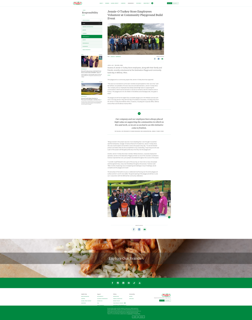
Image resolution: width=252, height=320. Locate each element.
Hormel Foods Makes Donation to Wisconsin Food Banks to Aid (91, 99)
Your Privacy (118, 303)
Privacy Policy (116, 300)
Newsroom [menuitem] (131, 3)
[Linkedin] (158, 58)
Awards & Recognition (88, 26)
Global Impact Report (86, 300)
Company (85, 33)
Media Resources (86, 49)
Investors (83, 303)
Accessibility (100, 296)
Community (118, 56)
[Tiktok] (134, 283)
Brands (84, 30)
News (84, 23)
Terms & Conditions (117, 298)
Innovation (85, 46)
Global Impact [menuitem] (115, 3)
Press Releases (86, 20)
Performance (86, 43)
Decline (141, 316)
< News (83, 10)
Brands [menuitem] (107, 3)
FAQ (98, 303)
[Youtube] (139, 283)
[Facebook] (154, 58)
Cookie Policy (130, 313)
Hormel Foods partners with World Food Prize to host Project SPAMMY (91, 71)
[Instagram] (118, 283)
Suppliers (131, 298)
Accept (135, 316)
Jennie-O (113, 56)
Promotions (116, 296)
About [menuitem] (101, 3)
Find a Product (100, 305)
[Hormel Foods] (77, 3)
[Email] (162, 58)
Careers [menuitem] (123, 3)
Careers (83, 298)
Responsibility (86, 36)
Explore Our (125, 258)
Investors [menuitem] (146, 3)
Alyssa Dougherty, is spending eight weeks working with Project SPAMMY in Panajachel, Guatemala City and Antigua (91, 75)
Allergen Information (102, 298)
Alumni (130, 296)
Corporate (175, 3)
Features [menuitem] (138, 3)
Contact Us (99, 300)
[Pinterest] (129, 283)
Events (84, 39)
